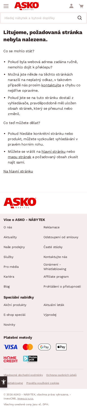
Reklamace (52, 227)
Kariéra (9, 276)
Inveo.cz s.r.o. (25, 398)
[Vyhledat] (81, 18)
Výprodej (50, 314)
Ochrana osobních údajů (61, 375)
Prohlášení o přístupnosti (62, 286)
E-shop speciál (14, 314)
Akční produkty (15, 305)
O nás (8, 227)
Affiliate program (56, 276)
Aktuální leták (54, 305)
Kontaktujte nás (55, 257)
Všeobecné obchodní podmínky (23, 375)
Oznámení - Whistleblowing (55, 267)
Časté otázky (53, 247)
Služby (8, 257)
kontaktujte (51, 85)
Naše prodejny (14, 247)
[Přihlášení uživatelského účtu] (71, 6)
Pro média (11, 266)
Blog (7, 286)
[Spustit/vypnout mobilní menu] (6, 6)
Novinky (9, 324)
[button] (3, 382)
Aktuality (10, 237)
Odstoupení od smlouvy (61, 237)
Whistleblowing (13, 383)
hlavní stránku (53, 151)
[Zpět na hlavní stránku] (26, 6)
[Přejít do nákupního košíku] (81, 6)
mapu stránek (19, 157)
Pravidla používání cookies (42, 383)
